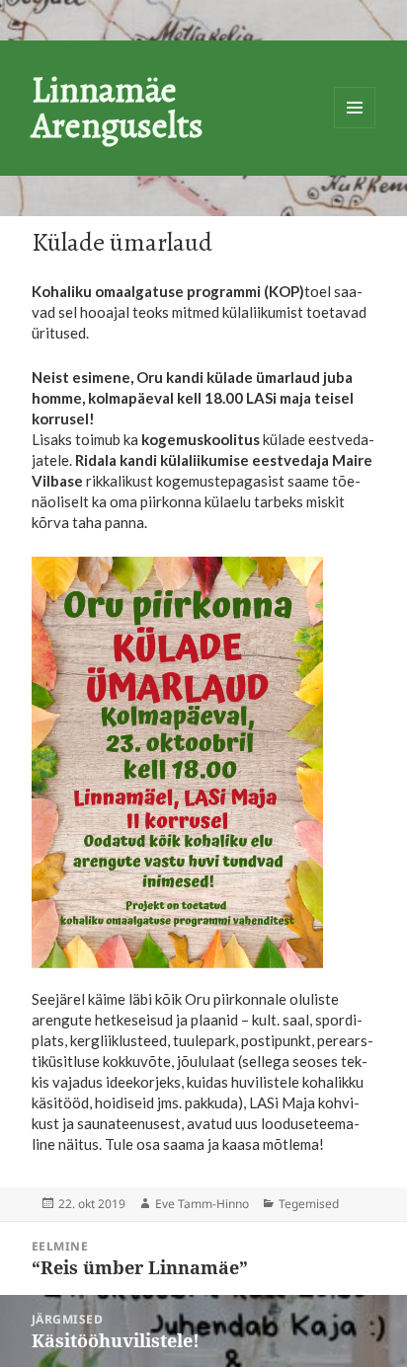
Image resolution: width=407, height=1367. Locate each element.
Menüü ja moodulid (354, 107)
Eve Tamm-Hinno (202, 1203)
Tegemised (309, 1203)
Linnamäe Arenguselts (118, 107)
